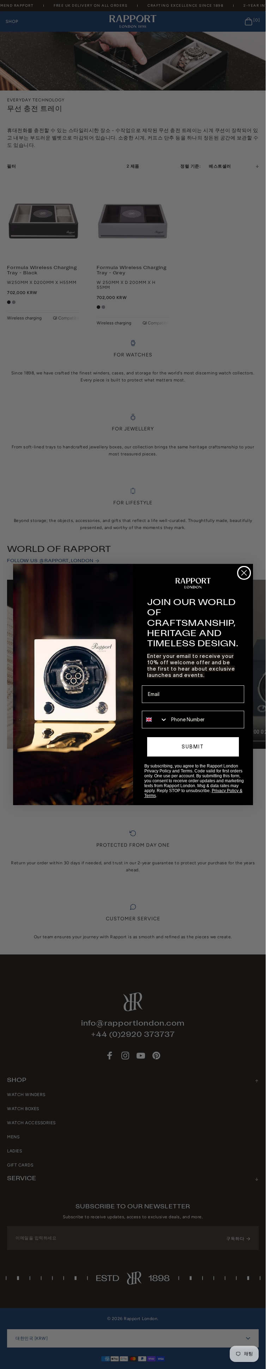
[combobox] (155, 719)
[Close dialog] (244, 573)
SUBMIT (193, 746)
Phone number (158, 706)
